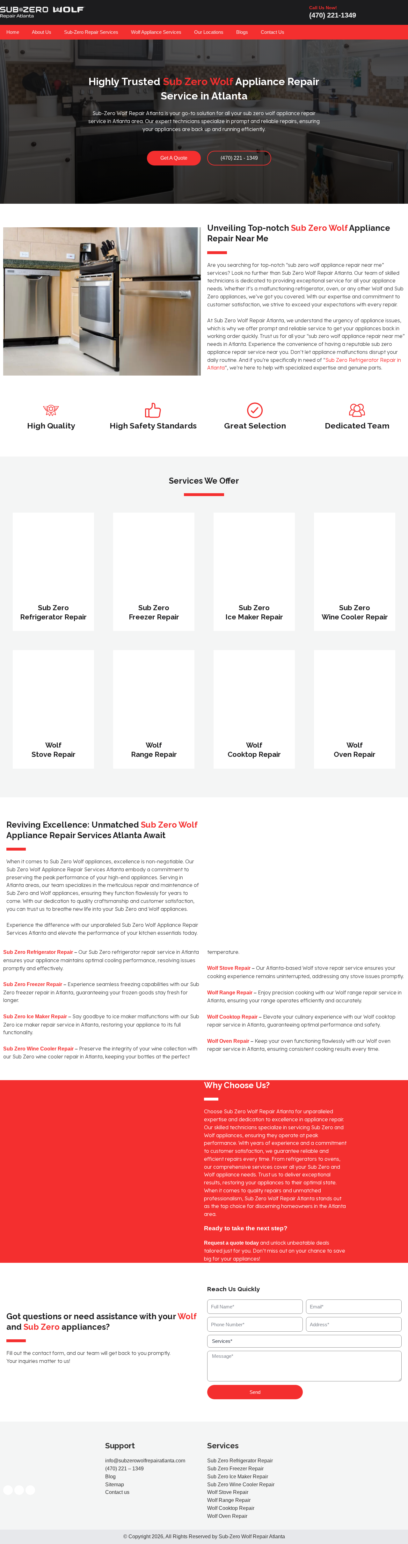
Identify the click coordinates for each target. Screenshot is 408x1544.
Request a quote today (231, 1243)
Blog (110, 1476)
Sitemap (114, 1484)
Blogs (242, 32)
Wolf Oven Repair (228, 1041)
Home (12, 32)
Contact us (117, 1492)
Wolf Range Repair (229, 992)
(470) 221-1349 (332, 15)
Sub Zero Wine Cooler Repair (38, 1048)
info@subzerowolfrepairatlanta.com (145, 1460)
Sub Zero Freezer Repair (32, 984)
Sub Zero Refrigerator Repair (38, 952)
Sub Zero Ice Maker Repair (35, 1016)
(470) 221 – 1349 (124, 1468)
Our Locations (208, 32)
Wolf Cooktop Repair (232, 1017)
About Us (41, 32)
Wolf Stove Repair (229, 968)
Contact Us (272, 32)
